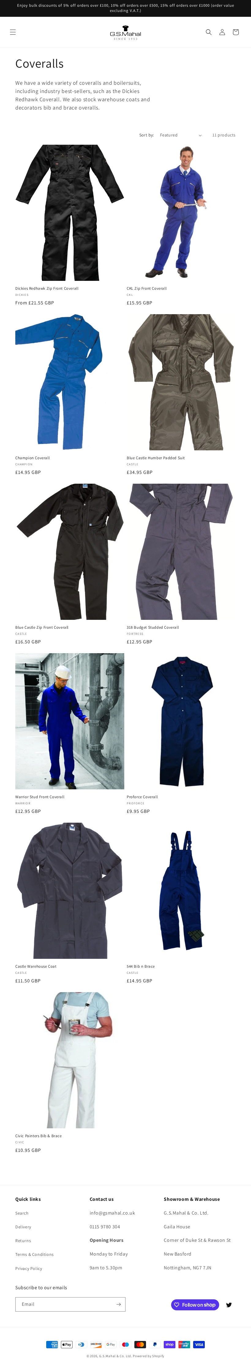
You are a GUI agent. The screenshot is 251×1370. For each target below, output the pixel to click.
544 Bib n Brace (141, 966)
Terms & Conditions (34, 1254)
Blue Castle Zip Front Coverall (42, 627)
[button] (13, 32)
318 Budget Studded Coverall (153, 627)
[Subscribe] (118, 1304)
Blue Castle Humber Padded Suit (156, 458)
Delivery (23, 1227)
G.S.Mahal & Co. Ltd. (115, 1356)
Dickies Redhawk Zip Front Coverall (46, 288)
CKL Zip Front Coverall (147, 288)
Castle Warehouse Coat (36, 966)
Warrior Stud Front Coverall (39, 797)
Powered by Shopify (148, 1356)
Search (22, 1213)
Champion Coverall (32, 458)
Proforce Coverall (142, 797)
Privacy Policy (28, 1268)
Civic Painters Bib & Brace (38, 1136)
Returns (23, 1240)
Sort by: (146, 135)
